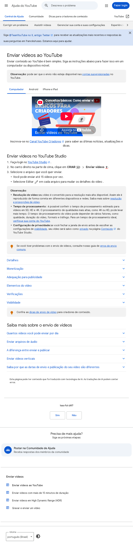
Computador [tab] (16, 89)
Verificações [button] (15, 294)
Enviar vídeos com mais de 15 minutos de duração (40, 492)
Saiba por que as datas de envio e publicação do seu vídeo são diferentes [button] (53, 367)
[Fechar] (130, 33)
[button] (6, 5)
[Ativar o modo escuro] (38, 536)
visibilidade (40, 228)
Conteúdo (107, 228)
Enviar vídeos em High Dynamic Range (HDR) (37, 500)
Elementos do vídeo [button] (19, 285)
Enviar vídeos (15, 476)
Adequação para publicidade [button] (24, 277)
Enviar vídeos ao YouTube (27, 485)
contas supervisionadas (96, 74)
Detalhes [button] (12, 260)
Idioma (13, 532)
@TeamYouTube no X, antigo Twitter (29, 35)
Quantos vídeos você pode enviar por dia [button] (32, 333)
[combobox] (74, 5)
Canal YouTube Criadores (45, 141)
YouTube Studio (37, 162)
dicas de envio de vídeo (43, 312)
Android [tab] (33, 89)
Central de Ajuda (14, 16)
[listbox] (20, 536)
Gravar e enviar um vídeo (26, 508)
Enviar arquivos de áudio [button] (22, 342)
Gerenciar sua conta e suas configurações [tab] (81, 25)
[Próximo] (126, 25)
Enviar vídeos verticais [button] (21, 359)
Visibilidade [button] (13, 302)
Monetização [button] (15, 269)
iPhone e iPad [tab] (50, 89)
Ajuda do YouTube (24, 6)
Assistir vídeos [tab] (42, 25)
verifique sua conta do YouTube (31, 221)
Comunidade (36, 16)
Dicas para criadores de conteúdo (68, 16)
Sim (57, 415)
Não (74, 415)
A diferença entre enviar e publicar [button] (28, 350)
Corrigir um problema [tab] (15, 25)
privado (84, 228)
